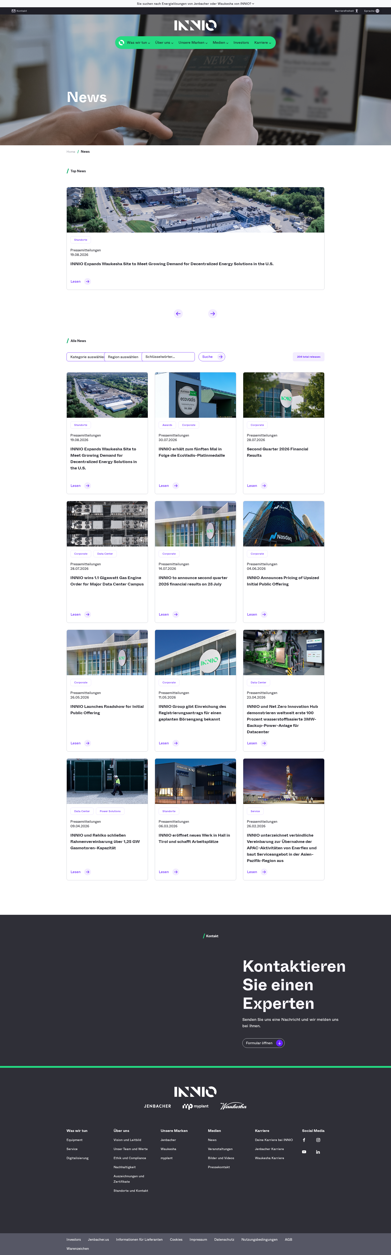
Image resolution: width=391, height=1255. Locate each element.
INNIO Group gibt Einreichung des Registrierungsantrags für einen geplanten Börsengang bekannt (195, 690)
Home (71, 151)
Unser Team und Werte (131, 1149)
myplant (167, 1158)
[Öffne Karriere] (270, 43)
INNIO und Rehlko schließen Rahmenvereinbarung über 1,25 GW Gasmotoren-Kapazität (107, 819)
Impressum (198, 1239)
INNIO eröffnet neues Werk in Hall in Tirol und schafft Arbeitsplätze (195, 819)
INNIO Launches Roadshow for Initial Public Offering (107, 690)
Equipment (75, 1140)
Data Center (105, 554)
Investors (74, 1239)
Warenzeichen (78, 1248)
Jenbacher (168, 1140)
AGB (288, 1239)
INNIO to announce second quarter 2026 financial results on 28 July (195, 562)
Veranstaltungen (220, 1149)
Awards (167, 425)
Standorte (80, 240)
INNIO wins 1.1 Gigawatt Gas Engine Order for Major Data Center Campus (107, 562)
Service (255, 811)
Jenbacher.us (98, 1239)
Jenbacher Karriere (269, 1149)
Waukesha (168, 1149)
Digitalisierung (77, 1158)
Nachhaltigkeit (125, 1167)
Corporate (188, 425)
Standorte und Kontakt (131, 1190)
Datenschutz (224, 1239)
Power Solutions (110, 811)
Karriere (262, 1130)
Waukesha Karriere (269, 1158)
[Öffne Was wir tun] (149, 43)
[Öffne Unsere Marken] (206, 43)
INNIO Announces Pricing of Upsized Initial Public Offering (283, 562)
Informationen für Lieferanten (139, 1239)
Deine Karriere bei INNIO (274, 1140)
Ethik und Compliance (130, 1158)
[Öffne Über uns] (172, 43)
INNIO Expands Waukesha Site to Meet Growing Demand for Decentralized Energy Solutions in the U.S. (195, 238)
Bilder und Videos (221, 1158)
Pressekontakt (219, 1167)
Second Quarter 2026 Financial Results (283, 433)
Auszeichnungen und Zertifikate (129, 1179)
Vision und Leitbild (127, 1140)
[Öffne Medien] (227, 43)
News (212, 1140)
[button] (346, 11)
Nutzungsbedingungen (259, 1239)
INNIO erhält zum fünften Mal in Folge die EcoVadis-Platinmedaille (195, 433)
